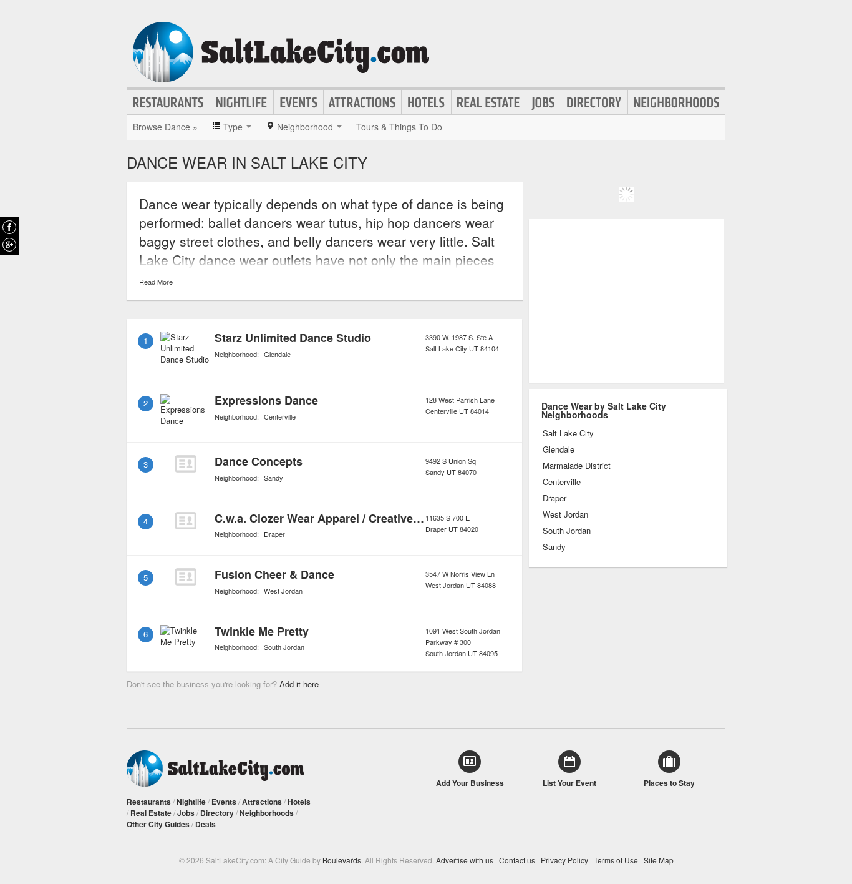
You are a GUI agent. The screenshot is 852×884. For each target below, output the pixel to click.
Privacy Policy (564, 860)
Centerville (280, 416)
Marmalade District (577, 466)
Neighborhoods (676, 102)
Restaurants (168, 102)
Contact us (517, 860)
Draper (274, 534)
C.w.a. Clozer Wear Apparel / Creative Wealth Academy (360, 518)
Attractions (362, 102)
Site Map (659, 860)
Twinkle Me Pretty (262, 631)
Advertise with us (464, 860)
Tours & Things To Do (399, 126)
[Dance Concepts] (185, 464)
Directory (594, 102)
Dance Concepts (259, 461)
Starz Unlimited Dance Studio (293, 338)
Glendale (277, 354)
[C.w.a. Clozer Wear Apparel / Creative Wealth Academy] (185, 520)
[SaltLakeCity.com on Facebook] (9, 227)
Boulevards (341, 860)
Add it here (299, 684)
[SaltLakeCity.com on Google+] (9, 245)
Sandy (273, 478)
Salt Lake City (568, 433)
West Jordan (283, 591)
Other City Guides (158, 824)
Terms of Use (616, 860)
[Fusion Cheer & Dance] (185, 577)
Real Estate (489, 102)
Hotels (426, 102)
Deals (205, 824)
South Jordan (284, 647)
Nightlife (241, 102)
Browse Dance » (165, 126)
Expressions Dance (266, 400)
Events (298, 102)
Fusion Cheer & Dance (274, 574)
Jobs (543, 102)
